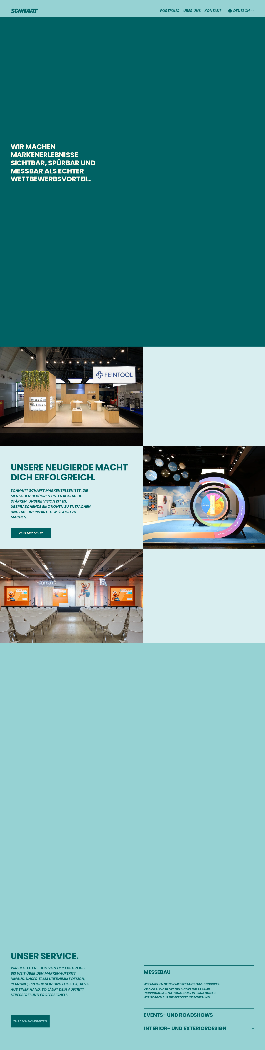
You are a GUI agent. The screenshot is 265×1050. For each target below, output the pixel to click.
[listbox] (241, 11)
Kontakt (212, 10)
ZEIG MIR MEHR (31, 533)
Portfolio (170, 10)
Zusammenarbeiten (30, 1021)
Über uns (192, 10)
